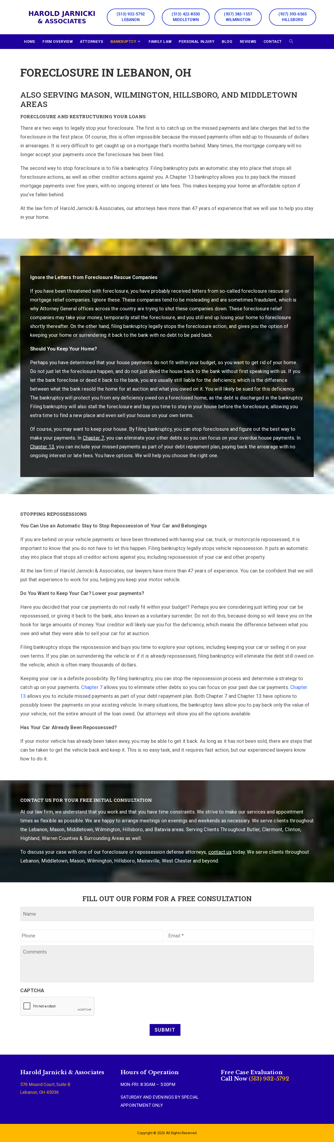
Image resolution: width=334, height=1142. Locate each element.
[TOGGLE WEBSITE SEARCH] (291, 41)
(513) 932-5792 (268, 1078)
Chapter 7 (91, 687)
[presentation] (57, 1006)
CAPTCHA (32, 990)
